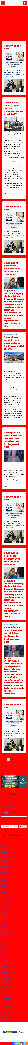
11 (10, 806)
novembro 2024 (5, 903)
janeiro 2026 (4, 863)
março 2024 (4, 926)
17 (6, 809)
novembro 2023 (5, 938)
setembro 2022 (5, 978)
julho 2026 (4, 846)
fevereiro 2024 (5, 929)
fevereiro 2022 (5, 998)
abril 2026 (3, 855)
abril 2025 (3, 889)
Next (14, 763)
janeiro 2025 (4, 898)
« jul (2, 819)
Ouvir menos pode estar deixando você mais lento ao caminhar (12, 268)
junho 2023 (4, 952)
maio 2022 (4, 989)
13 (17, 806)
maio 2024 (4, 921)
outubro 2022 (4, 975)
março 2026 (4, 858)
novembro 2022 (5, 972)
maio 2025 (4, 886)
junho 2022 (4, 986)
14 (21, 806)
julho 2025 (4, 880)
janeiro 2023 (4, 966)
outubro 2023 (4, 941)
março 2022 (4, 995)
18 (10, 809)
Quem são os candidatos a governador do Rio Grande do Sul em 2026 (14, 343)
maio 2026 (4, 852)
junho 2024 (4, 918)
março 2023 (4, 961)
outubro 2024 (4, 906)
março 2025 (4, 892)
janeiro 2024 (4, 932)
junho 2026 (4, 849)
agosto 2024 (4, 912)
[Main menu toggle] (25, 3)
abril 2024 (3, 923)
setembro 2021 (5, 1012)
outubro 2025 (4, 872)
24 (6, 812)
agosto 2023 (4, 946)
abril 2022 (3, 992)
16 (2, 809)
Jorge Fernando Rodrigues (11, 480)
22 (25, 809)
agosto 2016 (4, 1015)
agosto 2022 (4, 981)
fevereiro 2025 (5, 895)
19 (14, 809)
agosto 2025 (4, 878)
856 (19, 759)
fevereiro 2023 (5, 963)
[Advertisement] (14, 21)
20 (18, 809)
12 (14, 806)
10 (6, 806)
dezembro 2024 (5, 901)
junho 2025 (4, 883)
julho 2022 (4, 984)
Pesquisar (14, 824)
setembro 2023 (5, 943)
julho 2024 (4, 915)
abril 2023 (3, 958)
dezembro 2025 (5, 866)
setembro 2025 (5, 875)
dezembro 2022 (5, 969)
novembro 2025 (5, 869)
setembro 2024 (5, 909)
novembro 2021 (5, 1006)
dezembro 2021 (5, 1004)
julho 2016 (4, 1018)
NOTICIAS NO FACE (12, 3)
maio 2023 (4, 955)
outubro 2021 (4, 1009)
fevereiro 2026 (5, 860)
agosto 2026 (4, 843)
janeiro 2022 (4, 1001)
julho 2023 (4, 949)
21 (21, 809)
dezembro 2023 (5, 935)
